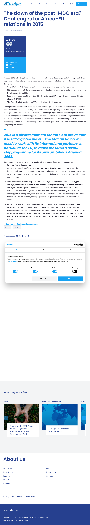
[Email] (28, 236)
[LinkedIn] (22, 236)
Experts (48, 4)
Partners (6, 484)
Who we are (8, 468)
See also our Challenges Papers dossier (22, 224)
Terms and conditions (26, 497)
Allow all (70, 279)
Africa (7, 227)
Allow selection (44, 279)
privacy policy (13, 261)
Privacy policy (8, 497)
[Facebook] (17, 236)
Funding (6, 476)
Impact (6, 480)
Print (11, 65)
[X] (20, 236)
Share (12, 68)
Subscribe (81, 4)
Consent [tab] (18, 250)
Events (57, 4)
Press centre (51, 472)
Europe (16, 227)
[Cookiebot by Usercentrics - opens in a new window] (75, 244)
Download (13, 62)
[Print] (25, 236)
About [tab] (71, 250)
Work (41, 4)
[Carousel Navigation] (45, 418)
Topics (33, 4)
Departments (8, 472)
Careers (49, 468)
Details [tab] (45, 250)
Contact (49, 476)
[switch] (35, 271)
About (65, 4)
